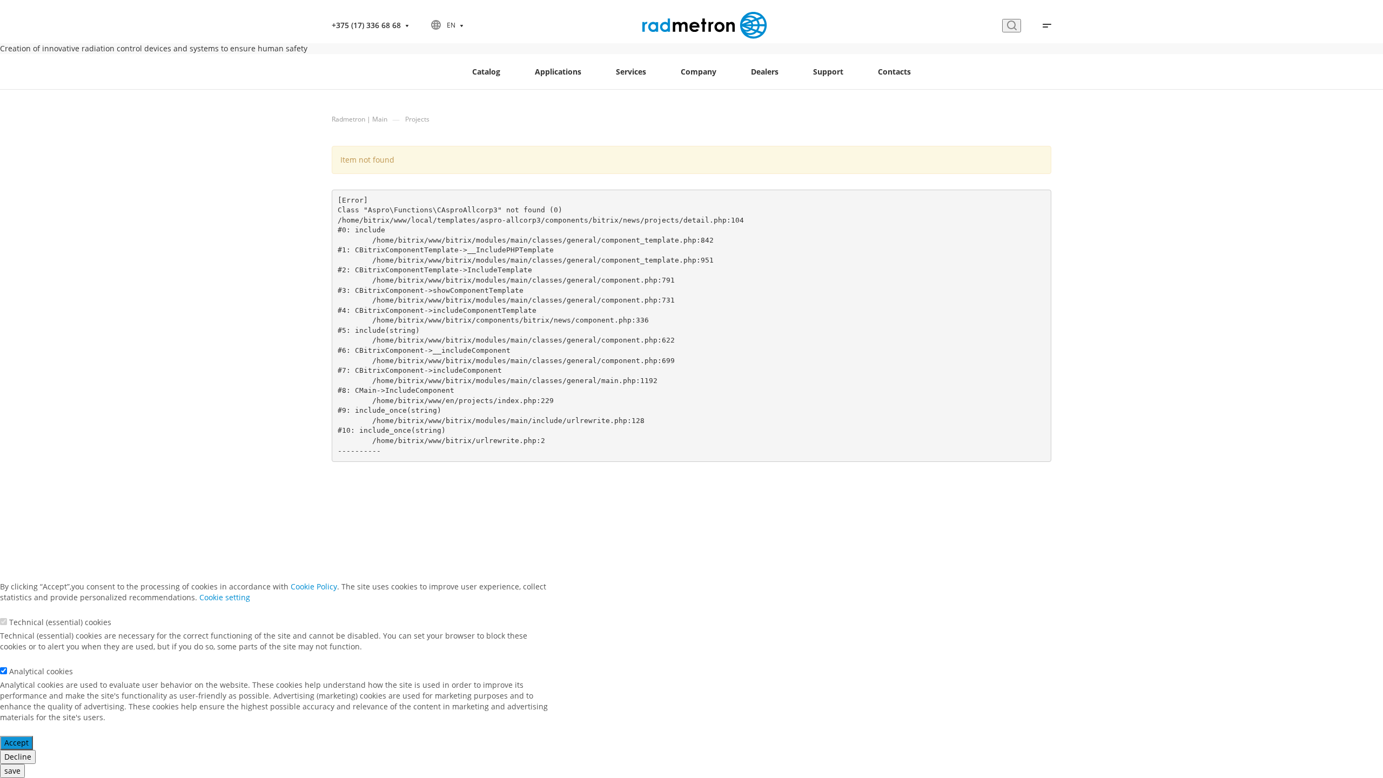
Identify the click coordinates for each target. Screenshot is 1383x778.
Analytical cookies (41, 671)
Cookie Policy (314, 586)
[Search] (1011, 25)
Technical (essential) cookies (60, 622)
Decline (17, 757)
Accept (16, 742)
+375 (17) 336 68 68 (366, 25)
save (12, 771)
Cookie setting (224, 597)
